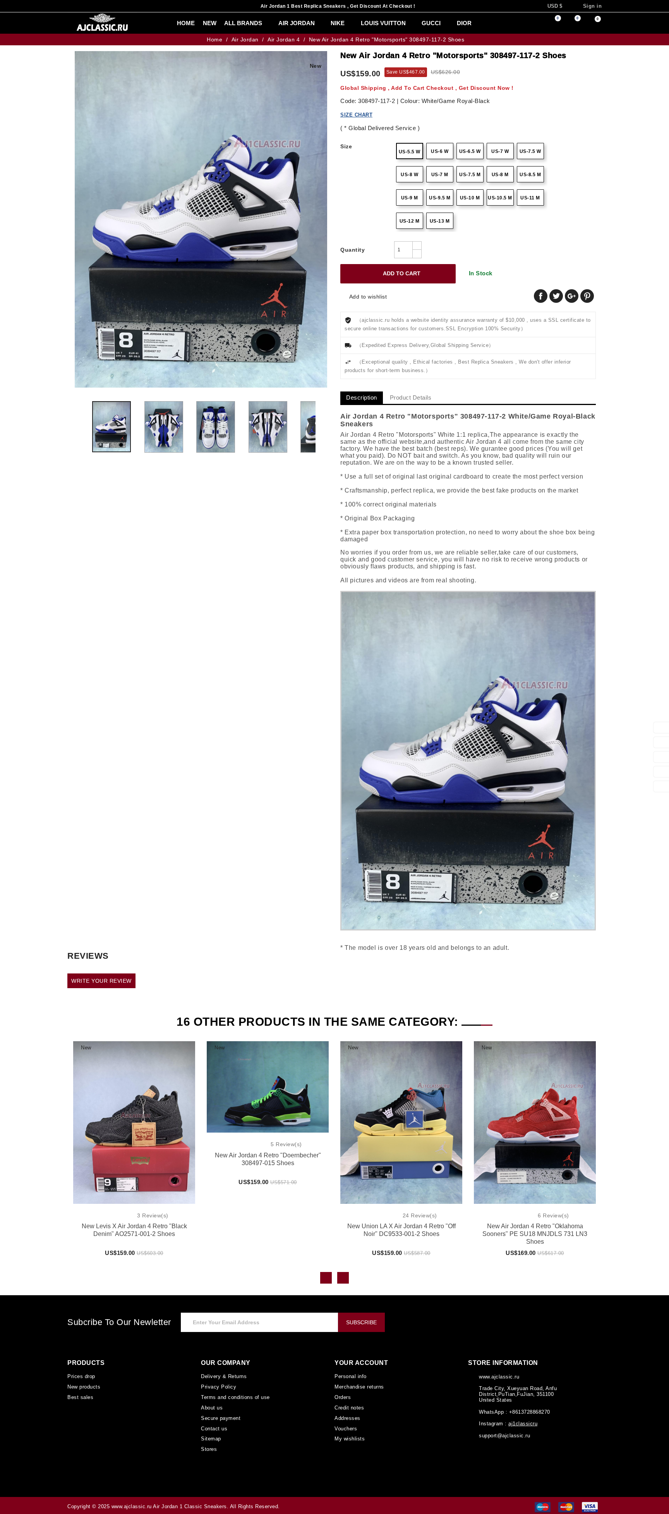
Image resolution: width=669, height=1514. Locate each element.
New (194, 23)
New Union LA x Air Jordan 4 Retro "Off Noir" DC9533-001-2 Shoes (401, 1230)
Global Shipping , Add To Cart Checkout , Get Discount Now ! (418, 87)
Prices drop (80, 1376)
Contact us (214, 1427)
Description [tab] (362, 398)
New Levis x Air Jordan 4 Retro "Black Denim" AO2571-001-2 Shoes (134, 1230)
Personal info (350, 1376)
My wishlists (349, 1437)
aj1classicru (522, 1424)
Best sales (79, 1397)
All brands (229, 23)
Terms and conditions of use (234, 1397)
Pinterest (587, 296)
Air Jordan (280, 23)
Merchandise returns (359, 1386)
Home (170, 23)
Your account (360, 1363)
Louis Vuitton (365, 23)
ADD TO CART (397, 273)
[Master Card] (566, 1504)
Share (540, 296)
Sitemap (211, 1437)
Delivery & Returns (224, 1376)
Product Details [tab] (412, 398)
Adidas (477, 23)
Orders (342, 1397)
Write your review (100, 981)
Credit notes (349, 1407)
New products (84, 1386)
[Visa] (590, 1504)
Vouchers (345, 1427)
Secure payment (220, 1417)
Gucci (411, 23)
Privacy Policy (218, 1386)
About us (211, 1407)
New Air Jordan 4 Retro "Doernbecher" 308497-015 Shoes (267, 1159)
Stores (208, 1447)
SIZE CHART (355, 115)
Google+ (571, 296)
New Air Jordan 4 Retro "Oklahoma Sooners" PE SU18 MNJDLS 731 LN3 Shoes (534, 1230)
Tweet (556, 296)
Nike (320, 23)
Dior (444, 23)
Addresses (347, 1417)
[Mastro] (543, 1504)
